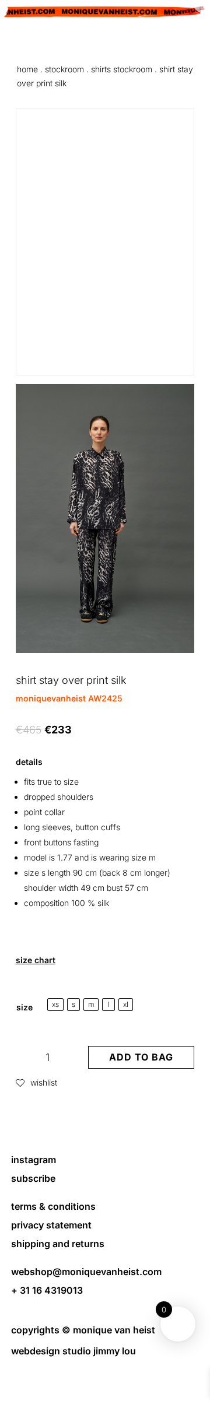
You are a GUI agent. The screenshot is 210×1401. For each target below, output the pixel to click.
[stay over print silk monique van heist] (105, 650)
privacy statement (51, 1225)
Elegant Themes (104, 1371)
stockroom (64, 69)
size (24, 1007)
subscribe (33, 1178)
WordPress (105, 1385)
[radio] (55, 1004)
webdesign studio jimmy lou (73, 1351)
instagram (33, 1159)
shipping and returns (57, 1243)
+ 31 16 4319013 (47, 1290)
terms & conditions (53, 1206)
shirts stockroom (121, 69)
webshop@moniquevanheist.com (86, 1271)
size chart (35, 960)
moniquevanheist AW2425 (69, 698)
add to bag (141, 1057)
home (27, 69)
